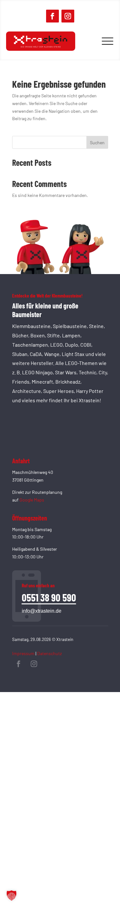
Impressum (23, 653)
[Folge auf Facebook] (52, 16)
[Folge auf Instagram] (67, 16)
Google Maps (32, 499)
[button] (11, 895)
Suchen (97, 142)
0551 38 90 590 (49, 597)
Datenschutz (49, 653)
